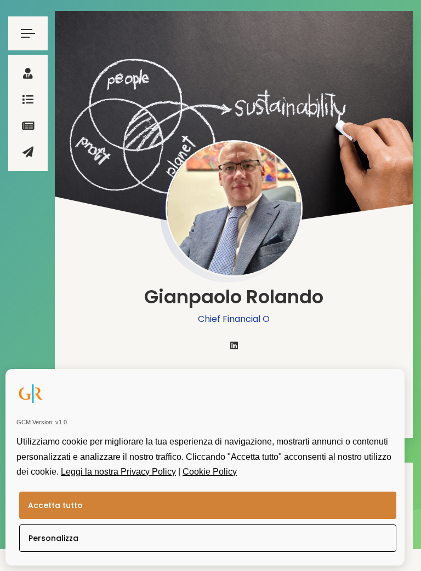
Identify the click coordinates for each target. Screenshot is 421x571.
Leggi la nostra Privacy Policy (118, 471)
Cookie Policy (210, 471)
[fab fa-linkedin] (234, 346)
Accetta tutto (55, 505)
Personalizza (53, 538)
